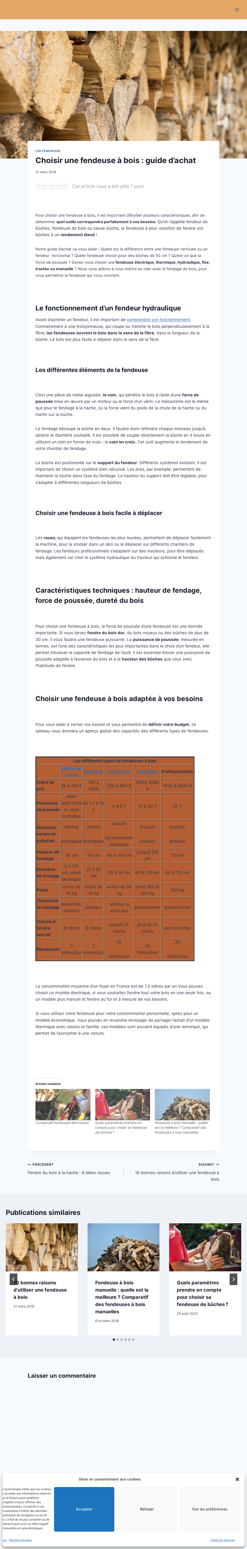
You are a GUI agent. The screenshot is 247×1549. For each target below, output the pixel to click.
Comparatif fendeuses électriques (62, 1123)
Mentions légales (20, 1540)
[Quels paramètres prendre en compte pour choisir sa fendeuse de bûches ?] (122, 1104)
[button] (237, 1479)
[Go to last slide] (13, 1279)
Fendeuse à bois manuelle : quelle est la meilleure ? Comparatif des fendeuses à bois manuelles (181, 1127)
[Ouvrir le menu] (236, 9)
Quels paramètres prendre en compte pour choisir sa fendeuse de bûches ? (121, 1127)
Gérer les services (223, 1540)
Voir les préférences (209, 1509)
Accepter (84, 1509)
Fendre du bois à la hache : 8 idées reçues (69, 1169)
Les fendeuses (48, 151)
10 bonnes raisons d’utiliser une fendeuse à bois (177, 1172)
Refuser (147, 1509)
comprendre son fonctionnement (158, 319)
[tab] (114, 1339)
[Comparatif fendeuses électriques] (62, 1104)
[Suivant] (233, 1279)
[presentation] (42, 1247)
